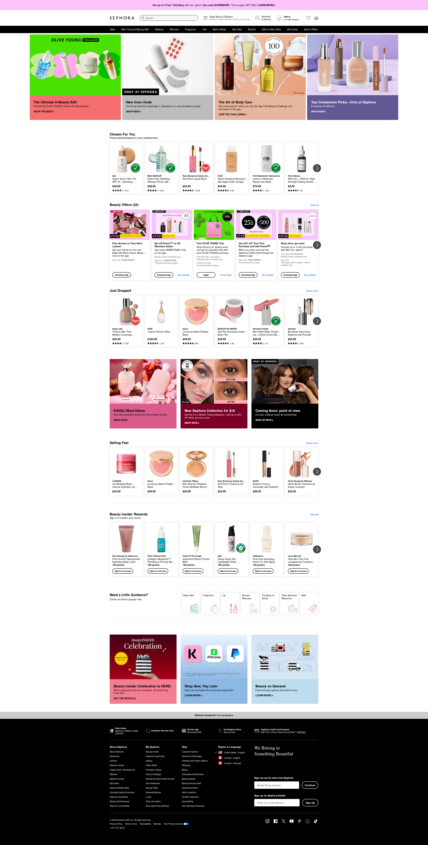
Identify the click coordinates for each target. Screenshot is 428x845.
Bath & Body (219, 29)
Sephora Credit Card (155, 756)
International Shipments (192, 774)
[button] (214, 245)
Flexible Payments (190, 796)
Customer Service (190, 751)
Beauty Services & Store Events (160, 778)
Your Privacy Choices (173, 823)
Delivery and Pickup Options (195, 760)
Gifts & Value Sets (271, 29)
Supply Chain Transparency (122, 769)
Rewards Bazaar (153, 792)
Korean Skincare (246, 597)
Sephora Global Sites (119, 787)
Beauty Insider (152, 751)
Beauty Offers (152, 787)
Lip (224, 595)
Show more (312, 290)
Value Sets (188, 595)
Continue (310, 785)
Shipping (186, 765)
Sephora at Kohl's (190, 787)
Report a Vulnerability (119, 805)
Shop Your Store (153, 801)
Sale (303, 595)
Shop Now (226, 275)
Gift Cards (292, 29)
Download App (122, 274)
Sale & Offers (311, 29)
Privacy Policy (116, 823)
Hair (204, 29)
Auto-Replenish (153, 783)
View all (314, 205)
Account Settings (153, 774)
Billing (185, 769)
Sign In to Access (123, 570)
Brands (252, 29)
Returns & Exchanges (192, 756)
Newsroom (115, 756)
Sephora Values (117, 765)
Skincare (174, 29)
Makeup (159, 29)
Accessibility (187, 801)
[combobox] (169, 18)
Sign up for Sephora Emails (269, 795)
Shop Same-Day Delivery (157, 805)
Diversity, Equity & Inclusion (122, 792)
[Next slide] (317, 168)
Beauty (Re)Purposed (119, 801)
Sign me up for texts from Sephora (273, 777)
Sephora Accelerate (119, 796)
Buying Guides (188, 778)
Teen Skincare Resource (289, 597)
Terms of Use (131, 823)
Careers (113, 760)
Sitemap (157, 823)
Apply (206, 274)
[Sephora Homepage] (122, 18)
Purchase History (153, 769)
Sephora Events (117, 778)
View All (314, 514)
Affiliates (113, 774)
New (112, 29)
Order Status (151, 765)
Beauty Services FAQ (191, 783)
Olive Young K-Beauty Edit (135, 29)
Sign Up (310, 802)
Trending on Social (268, 597)
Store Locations (189, 792)
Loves (148, 796)
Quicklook (126, 170)
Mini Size (237, 29)
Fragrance (190, 29)
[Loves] (308, 18)
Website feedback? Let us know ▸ (214, 715)
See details (183, 275)
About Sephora (116, 751)
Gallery (149, 760)
